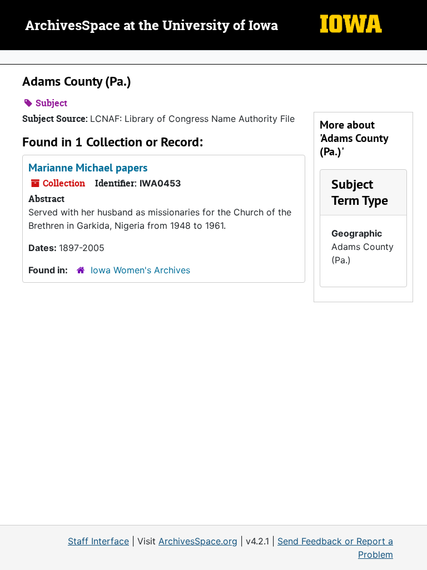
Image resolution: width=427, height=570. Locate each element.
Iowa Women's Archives (140, 270)
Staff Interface (98, 541)
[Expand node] (416, 57)
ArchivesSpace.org (197, 541)
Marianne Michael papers (87, 167)
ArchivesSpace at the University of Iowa (151, 26)
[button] (359, 192)
